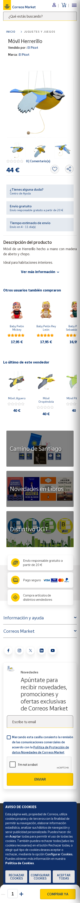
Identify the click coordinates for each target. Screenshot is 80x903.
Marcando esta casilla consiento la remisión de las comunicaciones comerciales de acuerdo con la (42, 744)
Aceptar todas (63, 876)
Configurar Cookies (40, 876)
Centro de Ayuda (20, 193)
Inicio (11, 31)
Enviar (40, 779)
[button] (22, 893)
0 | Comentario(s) (38, 161)
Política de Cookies (19, 863)
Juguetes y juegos (39, 31)
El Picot (32, 47)
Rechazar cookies (16, 876)
